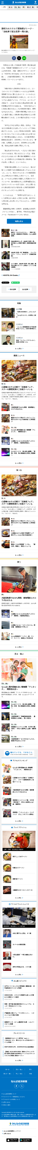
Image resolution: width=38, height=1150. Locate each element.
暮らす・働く (31, 7)
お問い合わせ (6, 1102)
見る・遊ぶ (17, 7)
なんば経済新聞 (19, 2)
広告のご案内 (6, 1105)
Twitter (22, 1086)
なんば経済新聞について (9, 1094)
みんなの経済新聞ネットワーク (19, 1124)
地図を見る (19, 221)
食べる (10, 7)
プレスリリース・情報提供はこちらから (14, 1096)
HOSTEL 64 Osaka (10, 275)
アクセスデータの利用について (11, 1099)
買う (24, 7)
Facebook (16, 1086)
